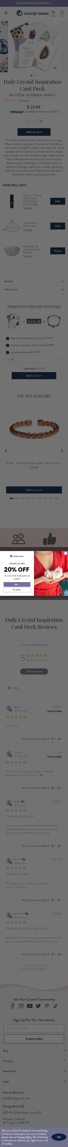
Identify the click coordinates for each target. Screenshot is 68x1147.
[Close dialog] (65, 553)
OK (59, 1137)
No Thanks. (17, 590)
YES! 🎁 (17, 584)
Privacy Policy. (24, 1137)
